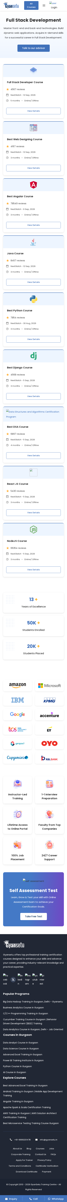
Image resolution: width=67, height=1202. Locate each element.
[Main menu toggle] (44, 5)
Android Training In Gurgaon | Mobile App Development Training (33, 1093)
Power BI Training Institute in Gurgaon (23, 1060)
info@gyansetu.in (48, 1139)
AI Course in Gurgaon (14, 1072)
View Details (33, 110)
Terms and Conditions (20, 1165)
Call (35, 1198)
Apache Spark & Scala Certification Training (27, 1107)
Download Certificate (26, 1171)
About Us (17, 1148)
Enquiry (12, 1198)
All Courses (31, 5)
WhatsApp (57, 1198)
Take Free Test (33, 916)
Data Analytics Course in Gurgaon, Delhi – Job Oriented (33, 1029)
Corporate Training (20, 1154)
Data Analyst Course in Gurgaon (20, 1042)
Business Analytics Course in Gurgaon (23, 1007)
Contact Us (40, 1154)
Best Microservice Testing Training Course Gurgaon (31, 1123)
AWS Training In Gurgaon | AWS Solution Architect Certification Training (30, 1115)
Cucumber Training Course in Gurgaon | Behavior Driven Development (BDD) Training (30, 1021)
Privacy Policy (44, 1160)
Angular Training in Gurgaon (18, 1101)
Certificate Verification (47, 1165)
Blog (29, 1148)
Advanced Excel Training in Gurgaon (22, 1054)
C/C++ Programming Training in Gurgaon (25, 1013)
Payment (46, 1171)
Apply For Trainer (24, 1160)
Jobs (51, 1148)
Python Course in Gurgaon (17, 1066)
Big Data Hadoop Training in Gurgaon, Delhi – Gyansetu (33, 1001)
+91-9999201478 (22, 1139)
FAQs (53, 1154)
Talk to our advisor (33, 48)
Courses (40, 1148)
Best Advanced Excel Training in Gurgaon (25, 1085)
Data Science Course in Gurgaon (21, 1048)
